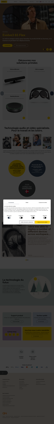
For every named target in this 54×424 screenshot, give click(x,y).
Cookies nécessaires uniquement (27, 222)
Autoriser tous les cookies (42, 222)
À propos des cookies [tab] (43, 202)
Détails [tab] (27, 202)
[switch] (21, 218)
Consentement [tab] (11, 202)
